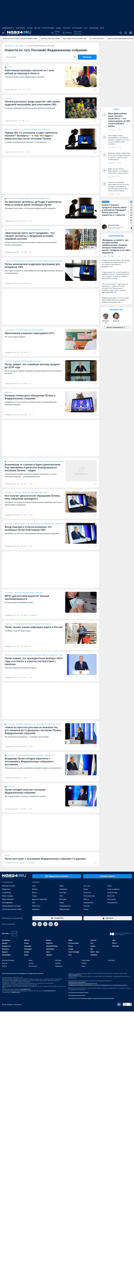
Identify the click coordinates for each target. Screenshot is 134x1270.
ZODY (86, 28)
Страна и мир (112, 892)
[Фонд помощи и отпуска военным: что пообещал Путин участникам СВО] (81, 533)
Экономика (111, 899)
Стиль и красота (113, 889)
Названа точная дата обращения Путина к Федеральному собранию (30, 397)
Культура (63, 892)
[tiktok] (56, 924)
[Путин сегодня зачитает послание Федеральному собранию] (81, 796)
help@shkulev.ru (15, 992)
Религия (87, 906)
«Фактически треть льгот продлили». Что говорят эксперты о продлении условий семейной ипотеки (30, 236)
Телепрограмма (48, 28)
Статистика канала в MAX (11, 909)
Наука (62, 903)
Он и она (87, 886)
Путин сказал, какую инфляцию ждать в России (34, 627)
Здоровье (35, 909)
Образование (64, 909)
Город (34, 896)
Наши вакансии (8, 899)
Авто (34, 886)
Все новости (20, 46)
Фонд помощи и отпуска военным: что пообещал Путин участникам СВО (28, 528)
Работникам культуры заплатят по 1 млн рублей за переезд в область (29, 72)
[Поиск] (120, 33)
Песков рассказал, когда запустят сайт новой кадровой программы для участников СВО (32, 103)
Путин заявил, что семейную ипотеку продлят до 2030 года (32, 366)
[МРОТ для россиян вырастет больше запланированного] (81, 602)
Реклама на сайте (8, 886)
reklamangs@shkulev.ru (75, 975)
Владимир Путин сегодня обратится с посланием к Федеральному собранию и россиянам (29, 761)
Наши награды (7, 896)
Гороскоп (66, 28)
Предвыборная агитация (11, 906)
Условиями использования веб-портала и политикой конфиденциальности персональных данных (97, 985)
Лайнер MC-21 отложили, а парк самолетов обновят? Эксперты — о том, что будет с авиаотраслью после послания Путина (31, 135)
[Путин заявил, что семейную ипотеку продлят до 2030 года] (81, 370)
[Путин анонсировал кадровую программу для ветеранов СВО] (81, 270)
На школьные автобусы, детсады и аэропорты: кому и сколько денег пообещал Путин (33, 203)
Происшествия (89, 896)
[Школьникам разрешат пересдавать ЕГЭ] (81, 339)
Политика (87, 892)
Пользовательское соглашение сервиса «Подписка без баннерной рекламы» (91, 998)
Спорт (109, 886)
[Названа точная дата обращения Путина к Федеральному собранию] (81, 401)
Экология (110, 896)
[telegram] (34, 924)
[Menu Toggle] (3, 33)
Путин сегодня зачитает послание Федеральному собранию (25, 791)
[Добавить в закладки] (95, 89)
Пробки (67, 33)
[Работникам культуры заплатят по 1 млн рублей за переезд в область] (81, 76)
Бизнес (35, 889)
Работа (86, 899)
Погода (30, 28)
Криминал (63, 889)
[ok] (45, 924)
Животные (36, 906)
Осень (86, 889)
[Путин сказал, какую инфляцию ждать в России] (81, 633)
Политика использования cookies (78, 992)
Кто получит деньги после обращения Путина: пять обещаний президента (32, 497)
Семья (86, 909)
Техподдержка (7, 903)
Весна (34, 892)
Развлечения (88, 903)
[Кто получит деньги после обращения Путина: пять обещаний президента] (81, 502)
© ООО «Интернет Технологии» (12, 1004)
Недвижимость (8, 28)
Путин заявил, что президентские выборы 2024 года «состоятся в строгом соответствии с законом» (33, 661)
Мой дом (63, 899)
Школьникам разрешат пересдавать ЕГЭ (29, 333)
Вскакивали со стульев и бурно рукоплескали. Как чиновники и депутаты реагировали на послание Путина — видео (33, 467)
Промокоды (93, 28)
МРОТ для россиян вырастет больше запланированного (27, 597)
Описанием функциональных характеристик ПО (82, 984)
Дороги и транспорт (39, 899)
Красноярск (9, 46)
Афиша (58, 28)
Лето (61, 896)
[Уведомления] (125, 33)
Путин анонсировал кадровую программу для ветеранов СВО (32, 266)
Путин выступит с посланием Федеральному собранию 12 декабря (45, 858)
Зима (61, 886)
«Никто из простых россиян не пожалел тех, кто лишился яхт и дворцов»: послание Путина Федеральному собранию (33, 730)
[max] (51, 924)
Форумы (37, 28)
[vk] (40, 924)
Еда (33, 903)
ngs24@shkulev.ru (26, 989)
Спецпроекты (112, 903)
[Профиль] (130, 33)
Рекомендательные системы (76, 995)
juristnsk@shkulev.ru (50, 991)
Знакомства (20, 28)
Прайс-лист (6, 889)
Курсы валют (77, 28)
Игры (102, 28)
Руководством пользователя (77, 982)
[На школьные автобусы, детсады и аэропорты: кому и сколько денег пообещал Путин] (81, 208)
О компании (6, 892)
